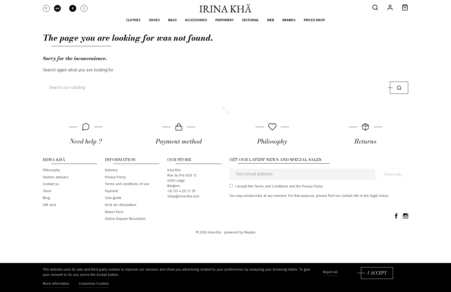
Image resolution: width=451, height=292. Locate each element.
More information (56, 284)
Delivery (111, 170)
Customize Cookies (94, 284)
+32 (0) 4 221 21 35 (181, 191)
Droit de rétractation (120, 205)
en (57, 8)
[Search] (399, 88)
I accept (377, 273)
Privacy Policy (115, 177)
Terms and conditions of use (127, 184)
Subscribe (393, 174)
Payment (111, 191)
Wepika (249, 232)
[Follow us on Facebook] (396, 216)
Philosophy (51, 170)
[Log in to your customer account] (390, 7)
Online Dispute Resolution (125, 219)
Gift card (49, 205)
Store (47, 191)
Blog (46, 198)
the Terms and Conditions (268, 186)
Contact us (51, 184)
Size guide (113, 198)
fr (46, 8)
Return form (114, 212)
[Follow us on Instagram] (405, 216)
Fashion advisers (56, 177)
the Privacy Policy (309, 186)
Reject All (330, 272)
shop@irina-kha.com (183, 196)
